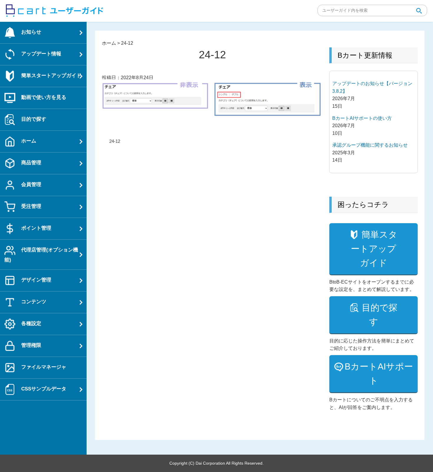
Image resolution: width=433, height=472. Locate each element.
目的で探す (379, 315)
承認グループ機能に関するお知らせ (370, 145)
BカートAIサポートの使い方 (362, 118)
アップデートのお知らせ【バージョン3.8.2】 (372, 87)
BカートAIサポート (379, 373)
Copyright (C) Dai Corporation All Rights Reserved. (216, 463)
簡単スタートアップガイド (374, 249)
